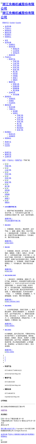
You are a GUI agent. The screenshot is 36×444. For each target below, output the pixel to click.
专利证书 (16, 53)
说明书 (15, 113)
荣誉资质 (12, 46)
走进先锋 (8, 26)
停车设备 (16, 94)
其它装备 (16, 90)
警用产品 (12, 82)
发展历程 (12, 55)
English (12, 22)
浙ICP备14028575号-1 (8, 428)
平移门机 (16, 61)
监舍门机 (16, 69)
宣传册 (15, 111)
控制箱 (15, 76)
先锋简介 (12, 44)
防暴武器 (16, 86)
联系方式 (12, 134)
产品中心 (8, 28)
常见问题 (12, 107)
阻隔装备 (16, 88)
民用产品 (12, 59)
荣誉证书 (16, 49)
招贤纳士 (8, 37)
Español (18, 22)
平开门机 (16, 65)
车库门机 (16, 67)
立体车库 (12, 92)
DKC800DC (8, 305)
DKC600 (7, 247)
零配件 (15, 80)
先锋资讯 (12, 98)
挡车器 (15, 73)
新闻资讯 (8, 30)
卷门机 (15, 71)
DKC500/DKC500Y (10, 275)
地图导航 (4, 410)
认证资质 (16, 51)
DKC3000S (8, 329)
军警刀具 (16, 84)
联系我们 (8, 34)
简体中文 (5, 22)
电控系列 (20, 128)
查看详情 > (8, 218)
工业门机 (16, 63)
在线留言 (12, 136)
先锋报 (11, 101)
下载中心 (12, 109)
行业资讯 (12, 103)
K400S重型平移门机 (10, 206)
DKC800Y (8, 225)
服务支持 (8, 32)
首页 (6, 40)
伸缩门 (15, 78)
